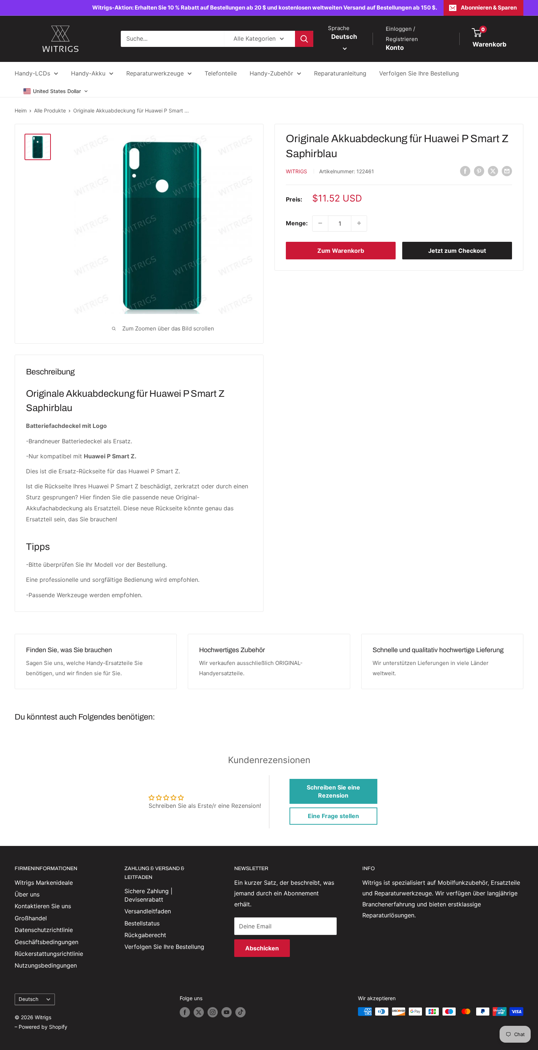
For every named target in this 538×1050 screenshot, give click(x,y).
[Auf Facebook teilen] (465, 170)
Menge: (297, 222)
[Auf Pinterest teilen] (479, 170)
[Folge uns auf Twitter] (199, 1012)
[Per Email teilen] (507, 170)
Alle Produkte (50, 110)
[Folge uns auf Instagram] (213, 1012)
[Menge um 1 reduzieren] (320, 223)
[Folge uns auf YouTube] (226, 1012)
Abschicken (262, 948)
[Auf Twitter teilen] (493, 170)
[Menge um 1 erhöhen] (359, 223)
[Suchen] (304, 39)
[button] (55, 91)
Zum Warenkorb (340, 250)
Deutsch (28, 999)
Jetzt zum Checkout (457, 250)
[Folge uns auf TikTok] (240, 1012)
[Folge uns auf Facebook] (185, 1012)
